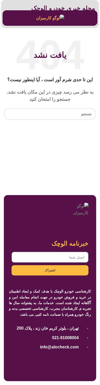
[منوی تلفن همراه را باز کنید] (91, 18)
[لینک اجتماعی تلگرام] (40, 5)
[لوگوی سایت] (50, 17)
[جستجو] (8, 18)
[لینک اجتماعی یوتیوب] (53, 5)
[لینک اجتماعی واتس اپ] (46, 5)
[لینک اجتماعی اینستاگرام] (60, 5)
